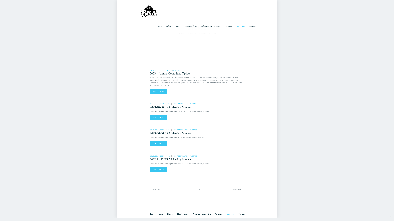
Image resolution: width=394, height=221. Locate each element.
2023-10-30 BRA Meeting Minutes (170, 107)
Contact (252, 26)
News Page (240, 26)
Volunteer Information (210, 26)
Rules (168, 26)
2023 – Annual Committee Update (170, 73)
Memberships (191, 26)
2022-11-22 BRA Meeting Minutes (170, 159)
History (178, 26)
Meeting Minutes (181, 104)
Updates (176, 70)
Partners (228, 26)
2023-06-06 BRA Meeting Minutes (170, 133)
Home (159, 26)
